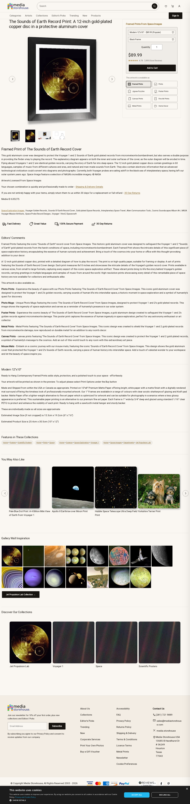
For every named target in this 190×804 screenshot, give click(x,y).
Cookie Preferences (126, 763)
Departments (129, 442)
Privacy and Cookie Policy (25, 797)
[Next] (112, 79)
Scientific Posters (25, 442)
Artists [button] (28, 15)
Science (69, 442)
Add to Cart (152, 68)
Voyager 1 (95, 442)
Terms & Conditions (126, 739)
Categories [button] (15, 15)
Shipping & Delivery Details (89, 186)
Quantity (145, 47)
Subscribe (57, 726)
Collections (42, 15)
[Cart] (173, 6)
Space (52, 442)
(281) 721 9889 (164, 714)
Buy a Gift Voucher (90, 751)
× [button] (187, 789)
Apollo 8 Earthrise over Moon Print (70, 511)
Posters (13, 442)
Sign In (175, 15)
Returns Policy (123, 727)
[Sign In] (179, 6)
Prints (45, 442)
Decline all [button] (165, 795)
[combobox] (95, 6)
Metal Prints (122, 751)
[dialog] (95, 795)
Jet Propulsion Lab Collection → (20, 594)
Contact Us (158, 708)
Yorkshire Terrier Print (149, 511)
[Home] (20, 6)
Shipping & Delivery (126, 733)
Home (5, 442)
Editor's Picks (59, 15)
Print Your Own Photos (92, 745)
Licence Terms (124, 745)
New (85, 15)
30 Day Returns (132, 192)
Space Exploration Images (12, 210)
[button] (64, 800)
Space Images (116, 442)
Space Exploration (81, 442)
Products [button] (96, 15)
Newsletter (122, 757)
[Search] (154, 6)
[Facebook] (161, 785)
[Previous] (12, 79)
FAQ (118, 714)
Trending (74, 15)
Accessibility (123, 708)
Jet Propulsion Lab (143, 442)
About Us (85, 708)
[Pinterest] (168, 785)
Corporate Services (90, 739)
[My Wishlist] (166, 6)
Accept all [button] (137, 795)
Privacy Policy (123, 720)
